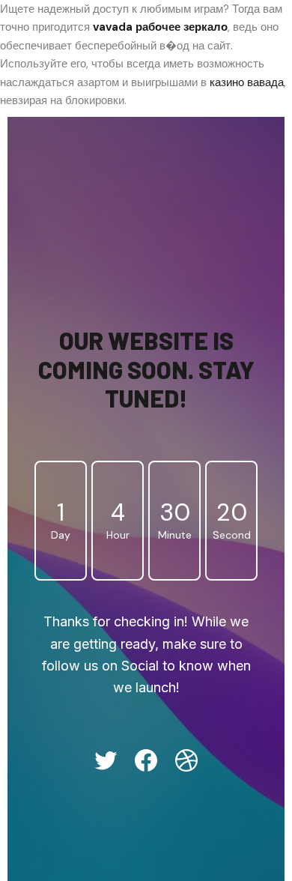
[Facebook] (146, 760)
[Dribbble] (186, 760)
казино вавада (247, 82)
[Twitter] (105, 760)
